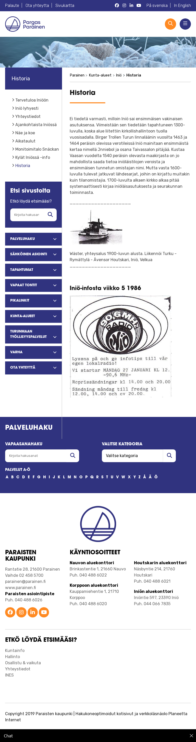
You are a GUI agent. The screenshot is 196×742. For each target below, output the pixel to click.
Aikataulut (25, 141)
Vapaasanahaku (23, 444)
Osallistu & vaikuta (23, 662)
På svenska (157, 5)
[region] (98, 735)
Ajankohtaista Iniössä (36, 124)
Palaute (12, 5)
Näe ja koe (25, 132)
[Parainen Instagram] (124, 6)
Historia (22, 165)
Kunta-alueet (100, 75)
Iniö (119, 75)
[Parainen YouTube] (139, 6)
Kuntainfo (14, 650)
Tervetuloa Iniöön (31, 100)
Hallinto (12, 656)
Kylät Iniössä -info (32, 157)
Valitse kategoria (122, 444)
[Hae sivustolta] (50, 214)
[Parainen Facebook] (117, 6)
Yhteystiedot (28, 116)
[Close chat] (191, 735)
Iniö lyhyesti (27, 108)
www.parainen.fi (20, 587)
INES (9, 675)
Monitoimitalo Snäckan (37, 149)
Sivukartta (64, 5)
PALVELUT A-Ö (17, 470)
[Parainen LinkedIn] (131, 6)
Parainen (77, 75)
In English (182, 5)
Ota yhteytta (37, 5)
